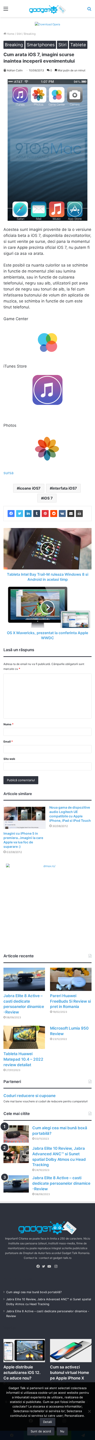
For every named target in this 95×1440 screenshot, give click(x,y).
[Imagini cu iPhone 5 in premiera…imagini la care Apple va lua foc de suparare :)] (24, 817)
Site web (9, 759)
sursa (8, 472)
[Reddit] (53, 513)
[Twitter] (19, 513)
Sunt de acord (41, 1431)
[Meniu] (5, 10)
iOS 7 (48, 498)
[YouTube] (50, 1266)
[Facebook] (11, 513)
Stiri (19, 33)
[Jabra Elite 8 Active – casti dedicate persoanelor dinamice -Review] (24, 979)
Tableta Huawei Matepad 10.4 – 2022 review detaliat (23, 1059)
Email (8, 741)
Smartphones (41, 44)
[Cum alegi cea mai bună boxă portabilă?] (16, 1134)
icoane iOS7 (30, 488)
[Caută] (89, 10)
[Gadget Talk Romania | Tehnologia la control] (47, 8)
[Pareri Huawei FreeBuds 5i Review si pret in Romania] (71, 979)
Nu (62, 1431)
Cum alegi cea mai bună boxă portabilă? (34, 1292)
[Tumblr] (36, 513)
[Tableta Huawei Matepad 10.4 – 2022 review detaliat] (24, 1037)
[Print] (79, 513)
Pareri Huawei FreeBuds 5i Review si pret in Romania (70, 1001)
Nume (8, 724)
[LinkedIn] (28, 513)
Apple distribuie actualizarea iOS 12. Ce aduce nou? (22, 1372)
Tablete (78, 44)
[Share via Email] (70, 513)
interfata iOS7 (64, 488)
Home (10, 33)
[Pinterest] (45, 513)
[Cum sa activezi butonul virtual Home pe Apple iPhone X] (71, 1350)
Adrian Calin (15, 70)
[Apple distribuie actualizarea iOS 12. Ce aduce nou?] (24, 1350)
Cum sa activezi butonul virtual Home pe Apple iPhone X (69, 1372)
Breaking (30, 33)
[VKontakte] (62, 513)
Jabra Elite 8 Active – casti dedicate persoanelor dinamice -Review (61, 1183)
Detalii (47, 1422)
